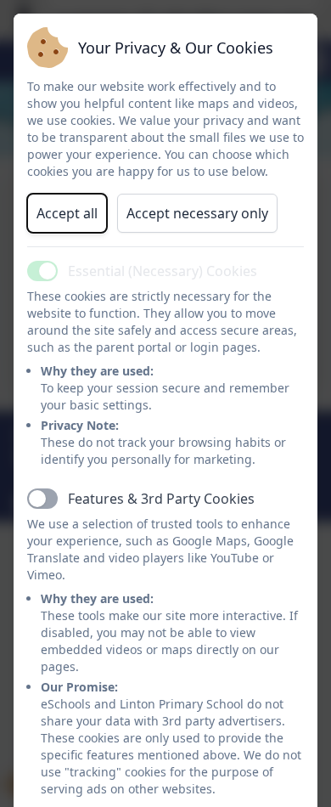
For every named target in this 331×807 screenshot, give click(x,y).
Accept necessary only (197, 213)
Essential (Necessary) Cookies (162, 271)
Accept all (67, 213)
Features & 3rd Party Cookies (161, 498)
